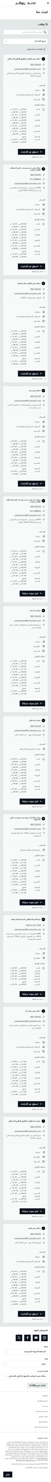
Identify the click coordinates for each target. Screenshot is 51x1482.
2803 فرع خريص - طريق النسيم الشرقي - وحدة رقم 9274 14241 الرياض (25, 189)
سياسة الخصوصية (42, 1411)
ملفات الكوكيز (43, 1417)
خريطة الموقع (43, 1422)
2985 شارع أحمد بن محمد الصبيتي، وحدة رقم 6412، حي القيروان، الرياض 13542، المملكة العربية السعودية (23, 936)
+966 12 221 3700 (33, 925)
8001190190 (35, 64)
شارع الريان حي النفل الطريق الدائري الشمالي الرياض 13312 (24, 74)
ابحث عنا (45, 1406)
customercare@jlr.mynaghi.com (27, 69)
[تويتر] (19, 1338)
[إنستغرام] (44, 1338)
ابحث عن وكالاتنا (37, 1385)
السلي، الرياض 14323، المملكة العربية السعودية (26, 834)
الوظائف (45, 1396)
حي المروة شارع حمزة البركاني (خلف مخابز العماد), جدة (25, 626)
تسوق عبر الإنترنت (29, 152)
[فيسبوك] (27, 1338)
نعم (8, 1474)
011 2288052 (35, 179)
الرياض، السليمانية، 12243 (30, 297)
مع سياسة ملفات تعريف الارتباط (25, 1460)
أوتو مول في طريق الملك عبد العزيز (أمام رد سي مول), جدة (24, 406)
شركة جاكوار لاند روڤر (41, 1427)
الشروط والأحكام (42, 1401)
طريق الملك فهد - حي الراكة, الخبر (28, 734)
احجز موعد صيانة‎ (30, 593)
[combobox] (25, 41)
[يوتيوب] (36, 1338)
